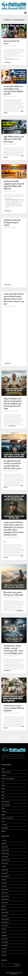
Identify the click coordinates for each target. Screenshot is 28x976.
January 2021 (4, 938)
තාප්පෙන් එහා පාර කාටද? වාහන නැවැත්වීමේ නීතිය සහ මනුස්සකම (14, 708)
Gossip (3, 785)
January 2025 (4, 873)
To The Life (4, 824)
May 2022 (3, 909)
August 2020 (4, 945)
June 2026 (3, 840)
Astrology (3, 775)
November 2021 (5, 922)
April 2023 (3, 883)
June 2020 (3, 948)
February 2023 (4, 889)
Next (16, 737)
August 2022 (4, 902)
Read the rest (8, 62)
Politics (3, 808)
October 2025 (4, 856)
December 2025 (5, 850)
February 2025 (4, 869)
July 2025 (3, 866)
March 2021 (4, 935)
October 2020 (4, 942)
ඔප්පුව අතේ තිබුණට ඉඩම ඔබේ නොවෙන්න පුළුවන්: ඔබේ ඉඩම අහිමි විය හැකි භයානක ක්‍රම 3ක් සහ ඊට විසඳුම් (13, 403)
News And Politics (5, 801)
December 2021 (5, 919)
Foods (2, 782)
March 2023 (4, 886)
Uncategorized (4, 827)
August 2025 (4, 863)
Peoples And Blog (5, 805)
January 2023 (4, 892)
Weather (3, 831)
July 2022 (3, 906)
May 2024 (3, 879)
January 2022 (4, 915)
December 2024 (5, 876)
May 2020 (3, 952)
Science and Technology (7, 818)
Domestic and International (7, 778)
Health (3, 788)
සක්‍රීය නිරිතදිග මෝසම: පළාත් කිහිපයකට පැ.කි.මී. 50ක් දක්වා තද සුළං (14, 139)
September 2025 (5, 860)
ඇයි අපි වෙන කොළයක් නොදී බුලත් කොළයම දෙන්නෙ (12, 222)
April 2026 (3, 843)
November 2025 (5, 853)
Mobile (3, 795)
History (3, 791)
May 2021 (3, 929)
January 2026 (4, 846)
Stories (3, 821)
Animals (3, 768)
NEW (2, 798)
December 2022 (5, 896)
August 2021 (4, 925)
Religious (3, 814)
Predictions (4, 811)
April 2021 (3, 932)
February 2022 (4, 912)
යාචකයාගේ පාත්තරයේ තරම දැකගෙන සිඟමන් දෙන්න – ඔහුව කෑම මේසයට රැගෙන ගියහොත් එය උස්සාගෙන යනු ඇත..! (14, 299)
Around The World (5, 772)
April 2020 (3, 955)
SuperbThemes (14, 973)
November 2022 (5, 899)
